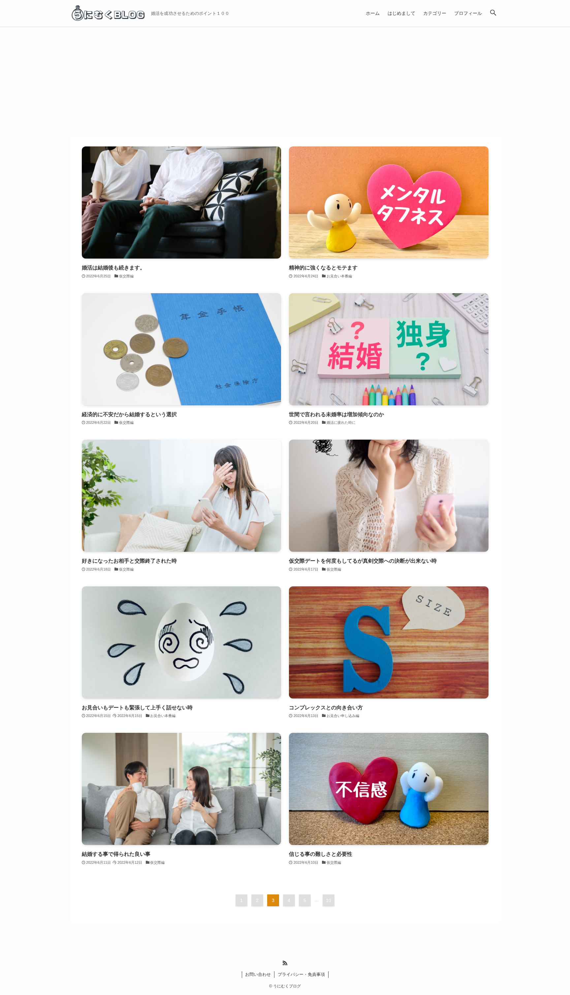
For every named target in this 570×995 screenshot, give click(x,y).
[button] (493, 13)
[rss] (285, 963)
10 (328, 900)
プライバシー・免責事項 (301, 974)
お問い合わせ (258, 974)
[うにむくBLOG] (108, 13)
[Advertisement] (285, 76)
